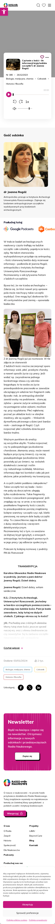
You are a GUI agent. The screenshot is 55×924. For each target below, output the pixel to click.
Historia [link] (7, 840)
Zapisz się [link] (27, 756)
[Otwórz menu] (49, 5)
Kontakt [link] (33, 845)
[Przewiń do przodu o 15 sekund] (21, 101)
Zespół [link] (7, 835)
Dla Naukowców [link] (12, 850)
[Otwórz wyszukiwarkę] (38, 5)
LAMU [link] (32, 831)
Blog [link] (31, 840)
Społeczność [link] (10, 845)
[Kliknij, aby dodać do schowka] (42, 57)
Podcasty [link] (9, 854)
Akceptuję (27, 904)
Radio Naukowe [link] (9, 5)
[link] (4, 12)
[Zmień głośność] (14, 108)
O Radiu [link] (7, 831)
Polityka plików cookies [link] (17, 920)
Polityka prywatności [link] (38, 920)
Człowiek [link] (41, 78)
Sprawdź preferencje (27, 913)
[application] (31, 96)
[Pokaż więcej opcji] (47, 57)
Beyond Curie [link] (35, 835)
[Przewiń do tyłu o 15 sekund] (14, 101)
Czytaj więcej (12, 647)
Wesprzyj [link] (12, 813)
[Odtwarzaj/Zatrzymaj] (8, 94)
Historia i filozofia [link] (14, 83)
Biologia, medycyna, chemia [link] (19, 78)
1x (27, 101)
